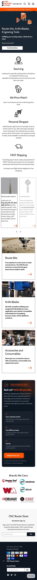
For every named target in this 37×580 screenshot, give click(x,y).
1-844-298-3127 (17, 4)
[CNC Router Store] (6, 4)
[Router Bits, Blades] (10, 499)
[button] (25, 4)
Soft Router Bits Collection (8, 196)
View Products (30, 274)
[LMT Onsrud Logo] (27, 482)
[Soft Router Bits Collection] (9, 186)
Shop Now (15, 226)
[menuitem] (17, 4)
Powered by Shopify (13, 549)
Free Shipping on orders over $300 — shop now (18, 9)
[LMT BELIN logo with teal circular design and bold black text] (27, 489)
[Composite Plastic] (28, 186)
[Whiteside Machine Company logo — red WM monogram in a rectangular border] (10, 490)
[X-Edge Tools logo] (27, 499)
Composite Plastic (25, 196)
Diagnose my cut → (14, 455)
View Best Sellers (12, 48)
